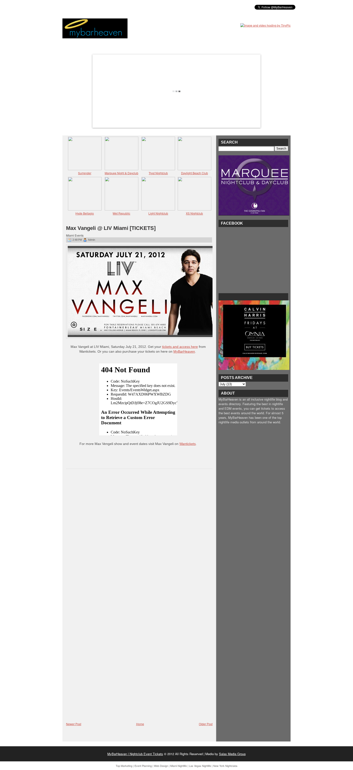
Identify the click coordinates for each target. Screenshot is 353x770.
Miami (100, 7)
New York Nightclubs (225, 766)
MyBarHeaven (184, 351)
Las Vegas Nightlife (200, 766)
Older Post (206, 724)
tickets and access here (180, 347)
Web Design (161, 766)
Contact (181, 7)
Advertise (159, 7)
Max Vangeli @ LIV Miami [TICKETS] (111, 228)
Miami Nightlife (178, 766)
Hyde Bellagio (84, 213)
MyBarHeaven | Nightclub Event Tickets (135, 754)
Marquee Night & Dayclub (121, 173)
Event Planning (143, 766)
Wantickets (187, 444)
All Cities (136, 7)
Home (140, 724)
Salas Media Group (232, 754)
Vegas (117, 7)
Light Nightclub (158, 213)
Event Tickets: (77, 7)
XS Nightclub (194, 213)
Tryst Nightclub (158, 173)
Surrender (84, 173)
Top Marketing (124, 766)
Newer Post (73, 724)
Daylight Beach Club (194, 173)
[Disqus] (139, 535)
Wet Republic (121, 213)
